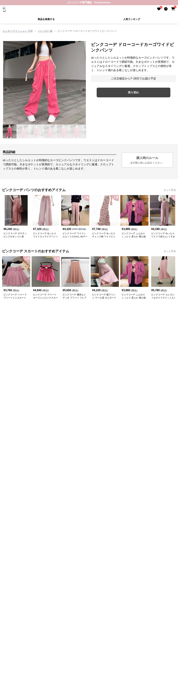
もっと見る (170, 189)
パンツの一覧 (45, 31)
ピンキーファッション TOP (18, 31)
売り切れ (133, 92)
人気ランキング (131, 19)
